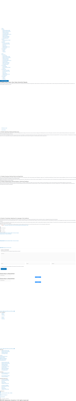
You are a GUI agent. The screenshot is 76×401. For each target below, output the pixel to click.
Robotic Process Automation (7, 31)
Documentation (5, 75)
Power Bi (4, 68)
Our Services (3, 54)
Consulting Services (5, 38)
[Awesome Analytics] (20, 296)
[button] (38, 228)
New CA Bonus (5, 73)
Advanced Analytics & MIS (6, 30)
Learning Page (5, 66)
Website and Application (6, 36)
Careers (4, 50)
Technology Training (5, 33)
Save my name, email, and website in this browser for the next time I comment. (13, 266)
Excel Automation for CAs (6, 71)
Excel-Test (4, 72)
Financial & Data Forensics (3, 356)
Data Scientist (11, 225)
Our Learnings (4, 65)
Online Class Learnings (6, 37)
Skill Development (23, 225)
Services (3, 29)
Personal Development (18, 225)
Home (2, 28)
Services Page (5, 55)
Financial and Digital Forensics (7, 34)
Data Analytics (6, 225)
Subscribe (38, 277)
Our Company (4, 76)
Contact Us (4, 51)
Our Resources (4, 69)
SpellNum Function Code (6, 74)
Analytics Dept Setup (6, 32)
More (1, 355)
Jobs (13, 225)
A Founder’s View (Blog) (6, 70)
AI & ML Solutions (5, 35)
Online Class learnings (3, 359)
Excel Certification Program (6, 67)
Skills (27, 225)
